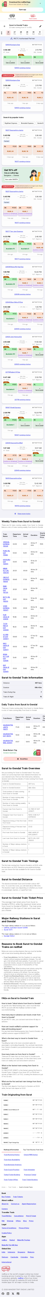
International (6, 1262)
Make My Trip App (23, 1240)
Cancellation (19, 1216)
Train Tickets (18, 1197)
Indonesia (11, 1252)
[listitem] (6, 141)
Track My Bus (7, 1216)
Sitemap (10, 1221)
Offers (18, 1221)
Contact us (15, 1204)
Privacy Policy (24, 1228)
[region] (22, 57)
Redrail (12, 1240)
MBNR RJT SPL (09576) (6, 571)
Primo (31, 1221)
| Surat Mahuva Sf (13, 1109)
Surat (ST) (8, 930)
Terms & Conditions (9, 1228)
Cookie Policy (7, 1233)
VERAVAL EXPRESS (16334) (6, 544)
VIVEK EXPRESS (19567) (6, 608)
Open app (22, 9)
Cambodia (14, 1257)
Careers (5, 1209)
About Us (5, 1204)
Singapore (21, 1252)
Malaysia (31, 1252)
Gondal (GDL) (9, 936)
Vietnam (5, 1257)
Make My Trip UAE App (10, 1245)
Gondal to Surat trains (9, 753)
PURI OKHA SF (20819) (6, 617)
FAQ (3, 1221)
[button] (40, 3)
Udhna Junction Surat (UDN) (16, 928)
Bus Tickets (6, 1197)
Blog (24, 1221)
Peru (32, 1257)
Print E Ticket (31, 1216)
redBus (4, 1240)
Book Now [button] (24, 759)
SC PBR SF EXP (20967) (6, 637)
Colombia (24, 1257)
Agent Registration (29, 1204)
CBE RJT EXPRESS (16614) (6, 579)
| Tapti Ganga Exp (13, 1142)
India (3, 1252)
